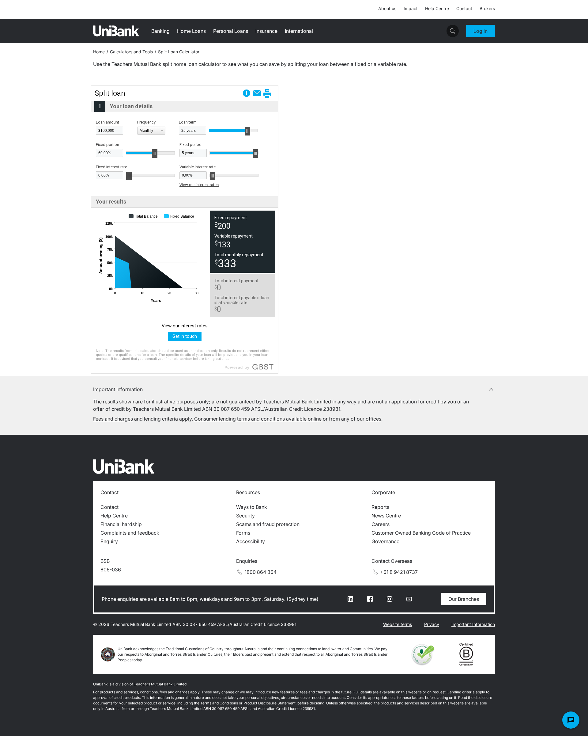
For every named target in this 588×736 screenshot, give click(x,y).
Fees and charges (113, 419)
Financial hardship (121, 524)
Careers (380, 524)
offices (373, 419)
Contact (464, 8)
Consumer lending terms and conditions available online (258, 419)
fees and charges (174, 692)
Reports (380, 507)
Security (245, 516)
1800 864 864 (261, 572)
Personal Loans (230, 31)
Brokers (487, 8)
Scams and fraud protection (268, 524)
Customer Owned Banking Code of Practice (421, 533)
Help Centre (437, 8)
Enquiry (109, 541)
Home (99, 51)
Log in (480, 31)
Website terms (397, 624)
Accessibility (250, 541)
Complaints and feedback (129, 533)
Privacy (431, 624)
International (299, 31)
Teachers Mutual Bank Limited (160, 684)
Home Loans (191, 31)
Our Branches (463, 599)
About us (387, 8)
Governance (385, 541)
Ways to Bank (251, 507)
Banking (160, 31)
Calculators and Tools (131, 51)
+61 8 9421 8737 (399, 572)
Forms (243, 533)
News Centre (386, 516)
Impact (411, 8)
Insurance (266, 31)
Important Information (473, 624)
